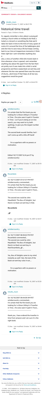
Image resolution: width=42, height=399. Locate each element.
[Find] (39, 8)
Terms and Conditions (30, 385)
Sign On (33, 2)
